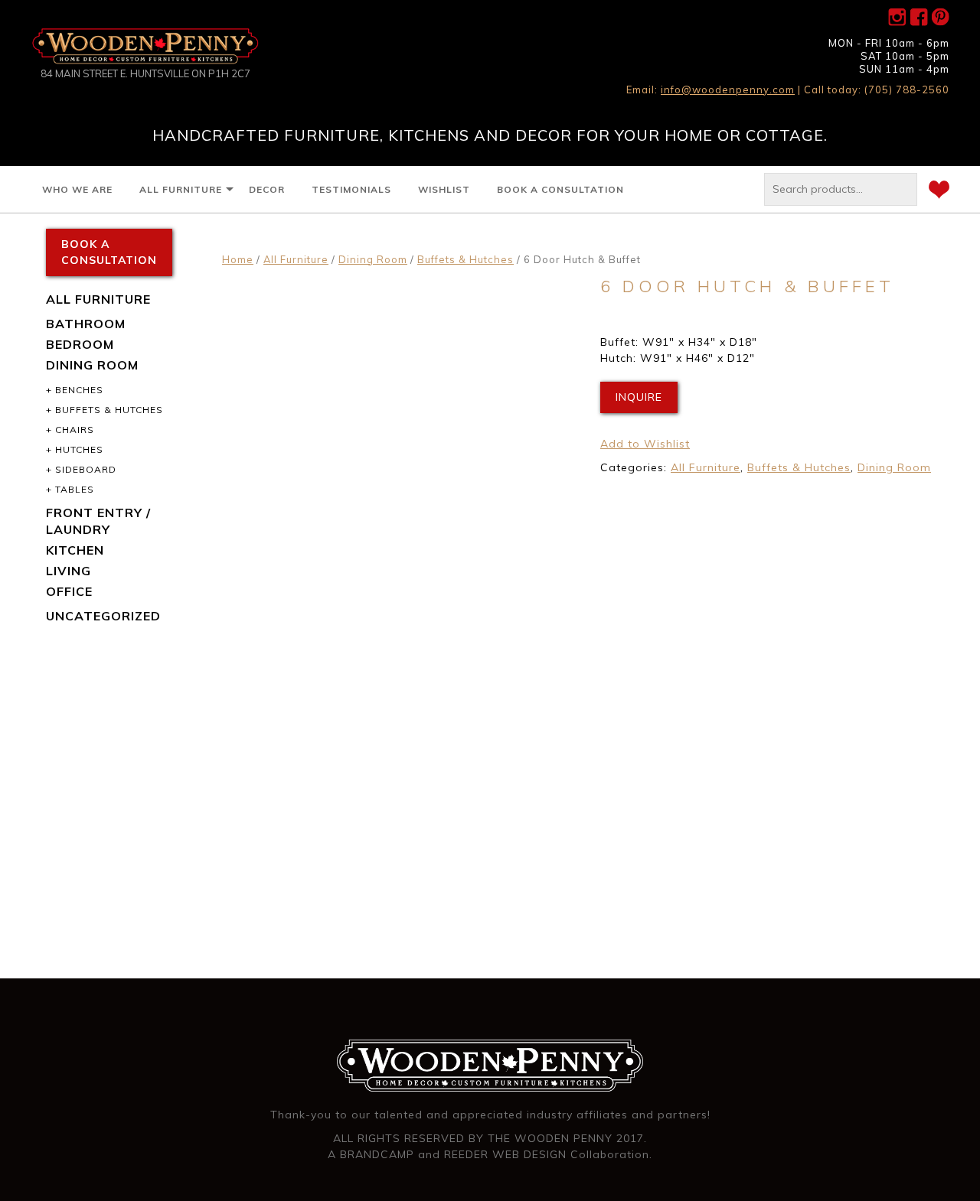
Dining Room (372, 259)
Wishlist (444, 189)
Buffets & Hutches (465, 259)
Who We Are (77, 189)
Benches (79, 389)
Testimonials (351, 189)
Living (68, 570)
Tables (74, 489)
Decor (267, 189)
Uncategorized (103, 615)
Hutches (79, 449)
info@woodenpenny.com (728, 89)
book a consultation (109, 252)
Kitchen (75, 550)
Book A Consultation (560, 189)
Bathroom (86, 323)
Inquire (639, 397)
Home (237, 259)
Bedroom (80, 344)
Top (943, 1164)
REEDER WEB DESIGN (505, 1154)
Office (69, 591)
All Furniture (180, 189)
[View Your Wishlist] (939, 192)
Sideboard (85, 469)
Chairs (74, 429)
